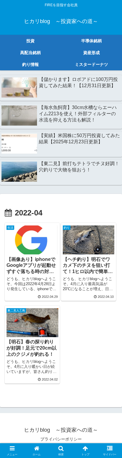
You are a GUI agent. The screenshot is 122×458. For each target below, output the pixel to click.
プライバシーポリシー (61, 439)
